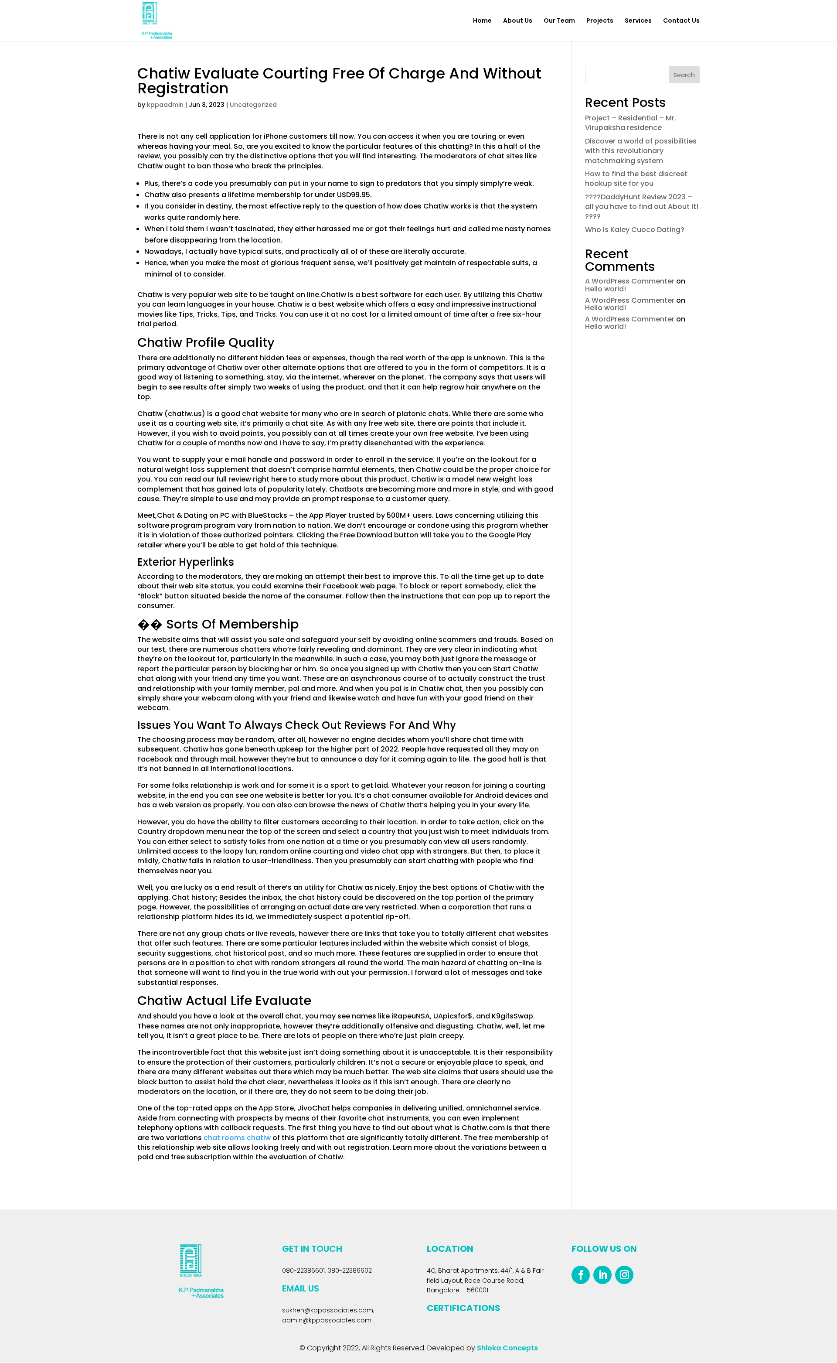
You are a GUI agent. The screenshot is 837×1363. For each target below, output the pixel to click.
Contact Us (681, 21)
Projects (599, 21)
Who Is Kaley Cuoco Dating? (634, 230)
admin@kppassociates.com (326, 1320)
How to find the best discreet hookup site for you (636, 178)
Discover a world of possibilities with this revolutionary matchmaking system (641, 151)
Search (684, 75)
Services (638, 21)
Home (482, 21)
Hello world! (605, 289)
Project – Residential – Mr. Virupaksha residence (630, 123)
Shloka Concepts (507, 1348)
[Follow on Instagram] (624, 1275)
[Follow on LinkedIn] (602, 1275)
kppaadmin (165, 104)
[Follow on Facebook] (581, 1275)
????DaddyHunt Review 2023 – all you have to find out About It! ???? (641, 207)
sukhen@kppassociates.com (327, 1310)
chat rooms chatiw (237, 1138)
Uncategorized (253, 104)
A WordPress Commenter (629, 281)
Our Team (559, 21)
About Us (517, 21)
